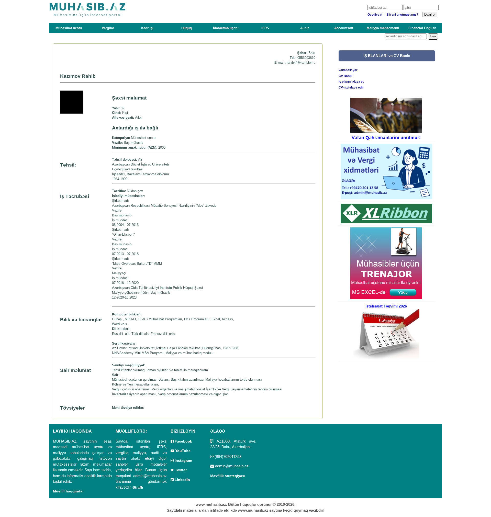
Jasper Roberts (269, 312)
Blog (280, 312)
